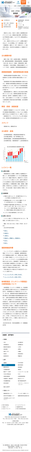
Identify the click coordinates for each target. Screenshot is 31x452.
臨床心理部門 (7, 387)
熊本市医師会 (6, 405)
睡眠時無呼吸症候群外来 (23, 396)
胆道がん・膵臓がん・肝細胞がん (12, 238)
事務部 (19, 369)
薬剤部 (5, 365)
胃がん (5, 231)
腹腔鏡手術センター (8, 393)
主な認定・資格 (7, 25)
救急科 (5, 354)
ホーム (10, 6)
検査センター (6, 407)
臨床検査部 (20, 365)
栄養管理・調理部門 (8, 378)
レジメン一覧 (21, 25)
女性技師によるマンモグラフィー (9, 398)
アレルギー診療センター (23, 393)
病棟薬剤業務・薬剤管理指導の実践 (23, 21)
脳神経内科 (6, 356)
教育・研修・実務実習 (9, 23)
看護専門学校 (20, 407)
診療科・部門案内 (8, 335)
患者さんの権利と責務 (15, 445)
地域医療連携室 (21, 376)
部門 (5, 360)
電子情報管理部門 (22, 381)
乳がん (5, 241)
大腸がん (6, 236)
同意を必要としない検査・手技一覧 (15, 448)
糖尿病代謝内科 (7, 347)
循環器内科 (20, 344)
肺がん (5, 243)
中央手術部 (20, 363)
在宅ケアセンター (7, 408)
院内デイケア (21, 378)
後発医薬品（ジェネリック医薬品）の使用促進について (23, 28)
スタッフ (20, 23)
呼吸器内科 (6, 344)
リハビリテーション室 (23, 372)
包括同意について (19, 446)
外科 (5, 342)
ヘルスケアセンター (21, 405)
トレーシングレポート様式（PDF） (13, 277)
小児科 (19, 347)
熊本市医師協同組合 (21, 408)
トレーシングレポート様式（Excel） (13, 274)
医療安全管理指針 (11, 446)
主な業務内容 (7, 20)
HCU (19, 374)
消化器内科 (20, 342)
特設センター (7, 390)
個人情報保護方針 (6, 445)
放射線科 (6, 349)
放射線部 (20, 367)
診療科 (5, 339)
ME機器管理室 (7, 381)
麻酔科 (19, 349)
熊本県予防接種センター (9, 396)
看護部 (5, 363)
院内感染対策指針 (23, 445)
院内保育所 (6, 383)
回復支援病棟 (7, 376)
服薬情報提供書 (7, 27)
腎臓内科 (20, 356)
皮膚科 (19, 351)
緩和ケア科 (6, 351)
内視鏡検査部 (7, 369)
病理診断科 (20, 354)
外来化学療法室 (7, 374)
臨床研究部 (6, 367)
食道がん (6, 233)
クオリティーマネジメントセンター (23, 383)
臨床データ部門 (7, 372)
